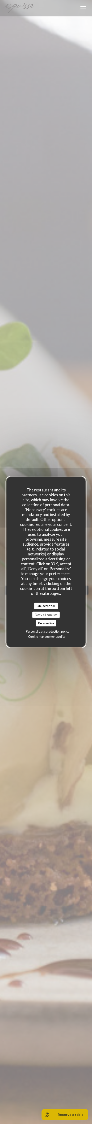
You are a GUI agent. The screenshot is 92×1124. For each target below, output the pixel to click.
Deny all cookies (46, 614)
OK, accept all (46, 606)
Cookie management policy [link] (47, 636)
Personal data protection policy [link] (47, 631)
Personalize (46, 623)
